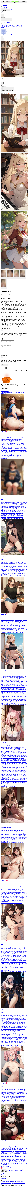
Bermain (4, 86)
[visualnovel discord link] (11, 10)
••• (1, 84)
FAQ (2, 1179)
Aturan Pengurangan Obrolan (7, 89)
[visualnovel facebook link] (1, 1175)
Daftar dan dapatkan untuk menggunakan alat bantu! (14, 2)
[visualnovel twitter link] (3, 1175)
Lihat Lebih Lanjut (5, 391)
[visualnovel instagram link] (6, 1175)
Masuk (4, 10)
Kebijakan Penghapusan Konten (12, 26)
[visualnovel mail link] (5, 1179)
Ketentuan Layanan (13, 25)
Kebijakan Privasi (5, 25)
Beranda (5, 5)
